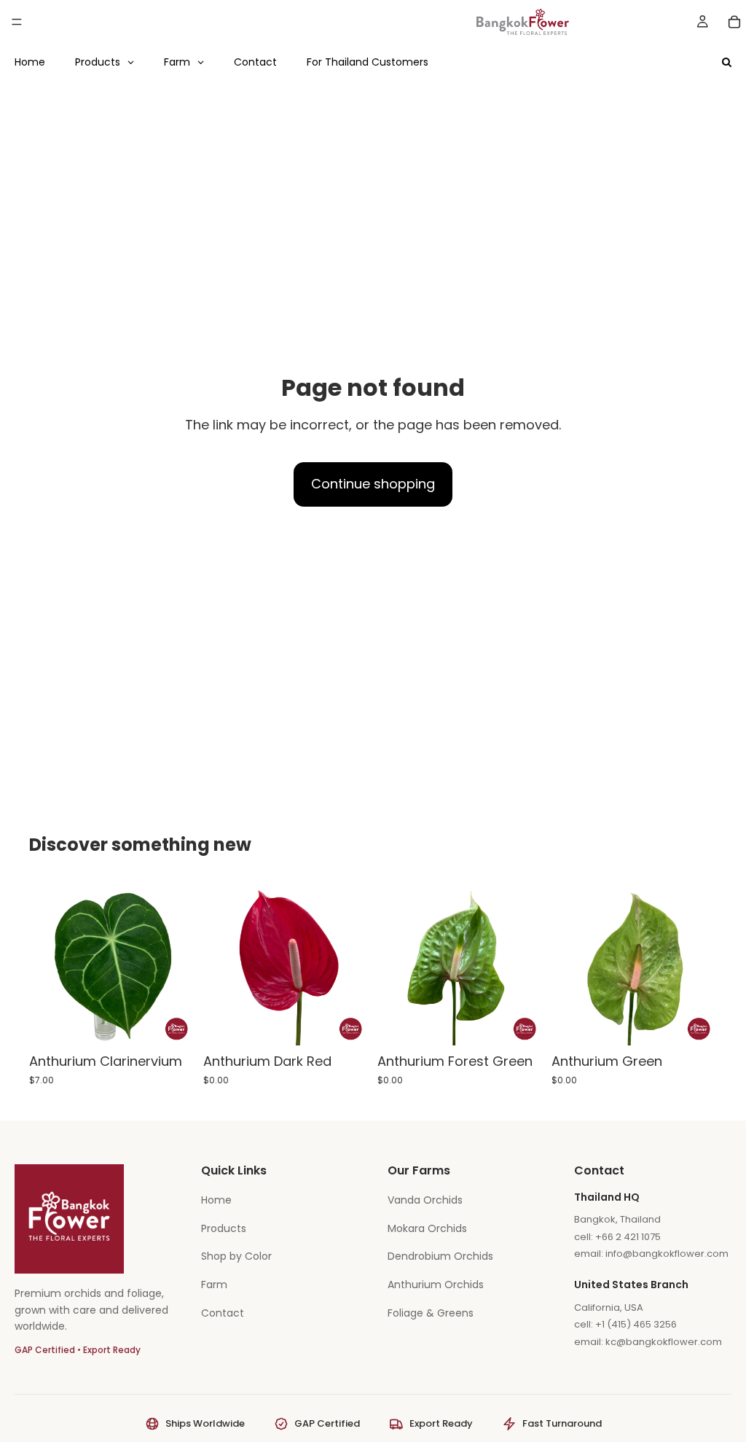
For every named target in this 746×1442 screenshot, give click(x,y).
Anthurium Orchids (436, 1284)
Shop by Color (236, 1256)
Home (216, 1200)
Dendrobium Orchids (440, 1256)
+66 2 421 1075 (628, 1237)
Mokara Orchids (427, 1228)
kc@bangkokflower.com (663, 1342)
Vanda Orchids (425, 1200)
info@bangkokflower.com (667, 1253)
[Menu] (17, 22)
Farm (214, 1284)
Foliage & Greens (431, 1313)
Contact (222, 1313)
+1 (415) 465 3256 (636, 1324)
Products (223, 1228)
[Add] (172, 1023)
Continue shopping (373, 484)
